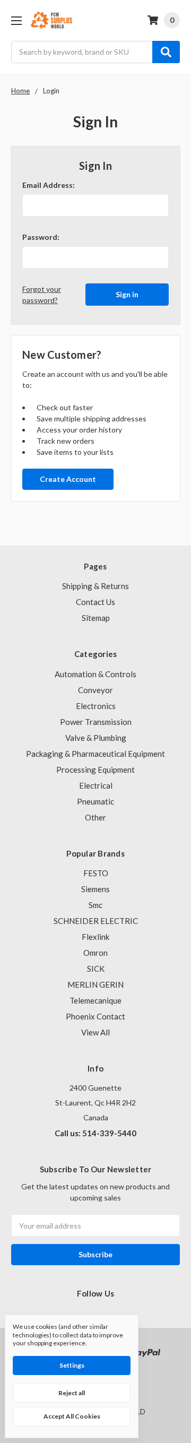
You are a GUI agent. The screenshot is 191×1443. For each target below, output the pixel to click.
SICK (96, 968)
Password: (40, 236)
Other (95, 817)
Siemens (95, 889)
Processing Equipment (95, 769)
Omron (95, 952)
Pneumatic (95, 801)
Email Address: (48, 184)
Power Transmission (96, 722)
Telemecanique (95, 1000)
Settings (71, 1365)
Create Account (68, 478)
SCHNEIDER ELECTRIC (96, 921)
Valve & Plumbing (95, 737)
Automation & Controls (95, 674)
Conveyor (95, 690)
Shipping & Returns (95, 586)
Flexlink (95, 936)
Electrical (95, 785)
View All (95, 1032)
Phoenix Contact (95, 1016)
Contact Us (95, 602)
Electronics (96, 706)
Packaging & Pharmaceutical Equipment (95, 753)
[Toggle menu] (16, 20)
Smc (95, 905)
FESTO (95, 873)
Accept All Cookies (72, 1416)
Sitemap (96, 618)
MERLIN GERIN (95, 984)
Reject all (71, 1393)
